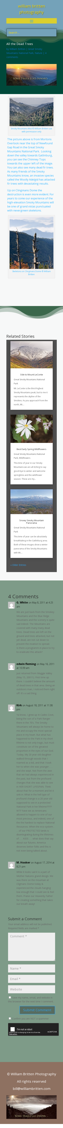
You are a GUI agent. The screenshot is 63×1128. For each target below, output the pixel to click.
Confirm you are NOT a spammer (30, 1018)
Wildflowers (24, 458)
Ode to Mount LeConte (31, 374)
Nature (38, 53)
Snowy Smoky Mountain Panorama (31, 521)
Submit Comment (37, 1010)
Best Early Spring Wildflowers (31, 449)
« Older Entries (18, 565)
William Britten (17, 49)
